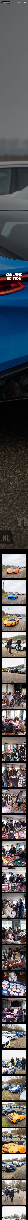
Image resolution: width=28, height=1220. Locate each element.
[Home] (5, 2)
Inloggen (20, 2)
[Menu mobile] (25, 3)
